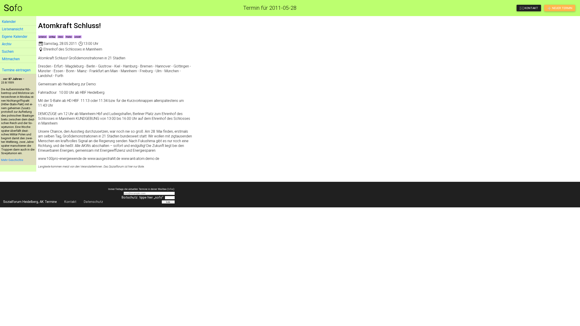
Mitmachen (11, 59)
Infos (170, 189)
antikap (52, 37)
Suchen (8, 51)
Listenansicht (12, 29)
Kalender (9, 21)
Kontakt (70, 202)
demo (60, 37)
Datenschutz (93, 202)
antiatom (42, 37)
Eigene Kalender (14, 36)
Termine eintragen (16, 70)
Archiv (7, 44)
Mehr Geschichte (12, 160)
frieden (69, 37)
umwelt (78, 37)
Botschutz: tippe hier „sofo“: (143, 197)
